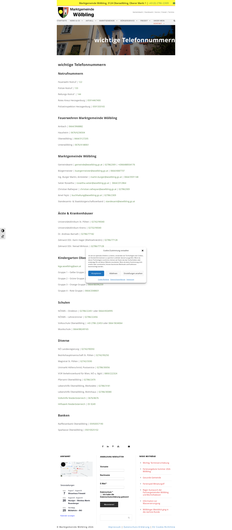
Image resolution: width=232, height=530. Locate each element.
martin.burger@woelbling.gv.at (106, 176)
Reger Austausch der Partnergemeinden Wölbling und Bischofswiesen (156, 492)
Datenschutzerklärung (117, 279)
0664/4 (102, 310)
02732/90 (93, 227)
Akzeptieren (96, 273)
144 (79, 94)
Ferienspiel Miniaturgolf (153, 483)
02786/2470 (89, 379)
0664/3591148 (131, 176)
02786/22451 (86, 310)
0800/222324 (110, 373)
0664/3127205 (81, 138)
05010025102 (91, 429)
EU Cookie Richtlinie (163, 527)
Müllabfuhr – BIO (75, 510)
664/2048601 (92, 290)
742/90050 (89, 349)
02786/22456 (91, 316)
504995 (109, 310)
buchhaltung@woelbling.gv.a (86, 195)
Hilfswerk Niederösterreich (71, 404)
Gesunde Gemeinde (152, 477)
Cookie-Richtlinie (103, 279)
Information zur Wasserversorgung (151, 502)
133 (76, 88)
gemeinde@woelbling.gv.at (88, 164)
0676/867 (92, 398)
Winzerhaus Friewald (76, 493)
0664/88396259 (95, 284)
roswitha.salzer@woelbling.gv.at (92, 183)
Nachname (105, 475)
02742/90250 (102, 355)
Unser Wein (159, 20)
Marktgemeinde (107, 20)
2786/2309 (110, 195)
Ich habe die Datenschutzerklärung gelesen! (114, 495)
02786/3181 (104, 385)
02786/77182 (87, 233)
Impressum (130, 279)
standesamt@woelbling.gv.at (120, 201)
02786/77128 (111, 239)
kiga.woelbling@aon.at (69, 266)
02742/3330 (86, 361)
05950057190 (96, 423)
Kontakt (158, 23)
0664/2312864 (119, 183)
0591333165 (99, 106)
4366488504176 (127, 164)
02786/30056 (103, 367)
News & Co (75, 20)
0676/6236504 (78, 132)
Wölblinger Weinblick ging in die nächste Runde (155, 510)
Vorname (104, 467)
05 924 (91, 404)
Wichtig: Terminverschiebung (156, 463)
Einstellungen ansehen (133, 273)
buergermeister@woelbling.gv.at (91, 170)
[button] (142, 250)
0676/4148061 (82, 144)
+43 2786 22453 (95, 323)
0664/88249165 (80, 329)
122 (80, 81)
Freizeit (144, 20)
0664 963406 (115, 323)
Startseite (62, 20)
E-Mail (103, 484)
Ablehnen (113, 273)
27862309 (125, 189)
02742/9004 (97, 221)
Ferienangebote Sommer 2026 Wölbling (156, 470)
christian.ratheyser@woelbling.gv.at (98, 189)
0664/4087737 (117, 170)
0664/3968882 (76, 126)
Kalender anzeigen (67, 515)
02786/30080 (105, 391)
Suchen (129, 517)
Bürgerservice (127, 20)
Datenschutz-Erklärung (137, 527)
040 (99, 227)
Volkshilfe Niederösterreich (72, 398)
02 (82, 349)
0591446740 (93, 100)
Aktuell (90, 20)
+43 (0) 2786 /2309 (159, 3)
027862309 (110, 164)
